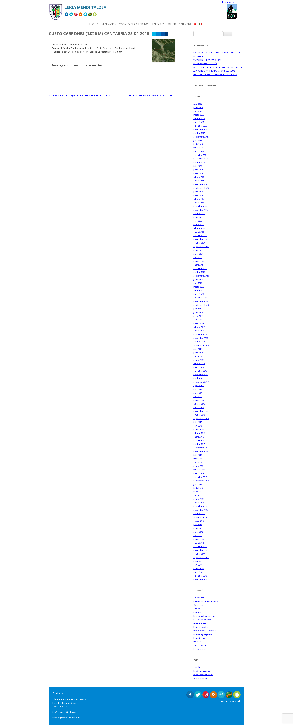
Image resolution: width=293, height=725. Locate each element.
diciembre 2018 (200, 334)
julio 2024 (197, 166)
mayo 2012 (198, 531)
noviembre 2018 (200, 338)
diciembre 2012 (200, 506)
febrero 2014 (199, 469)
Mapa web (236, 701)
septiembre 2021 (201, 246)
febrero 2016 (199, 433)
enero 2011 (198, 572)
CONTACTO (185, 24)
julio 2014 (197, 455)
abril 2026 (197, 111)
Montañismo (199, 638)
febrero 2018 (199, 363)
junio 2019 (198, 312)
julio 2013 (197, 484)
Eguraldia (197, 612)
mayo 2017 (198, 392)
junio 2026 (198, 107)
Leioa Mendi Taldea (85, 7)
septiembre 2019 (201, 305)
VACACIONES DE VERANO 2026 (207, 60)
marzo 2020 (198, 286)
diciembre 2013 (200, 477)
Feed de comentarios (203, 674)
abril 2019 (197, 319)
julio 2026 (197, 103)
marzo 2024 (198, 173)
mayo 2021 (198, 253)
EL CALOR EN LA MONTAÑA (205, 63)
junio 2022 (198, 217)
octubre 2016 (199, 414)
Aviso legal (225, 701)
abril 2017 (197, 396)
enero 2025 (198, 151)
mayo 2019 (198, 316)
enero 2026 (198, 122)
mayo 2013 (198, 491)
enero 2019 (198, 330)
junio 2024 (198, 169)
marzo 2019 (198, 323)
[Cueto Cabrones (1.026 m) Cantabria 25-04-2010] (163, 61)
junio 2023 (198, 191)
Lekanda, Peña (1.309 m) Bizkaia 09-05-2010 (152, 95)
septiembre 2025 (201, 136)
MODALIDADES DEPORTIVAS (133, 24)
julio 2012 (197, 524)
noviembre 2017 (200, 374)
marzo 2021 (198, 261)
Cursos (196, 608)
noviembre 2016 (200, 411)
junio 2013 (198, 488)
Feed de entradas (201, 671)
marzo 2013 (198, 499)
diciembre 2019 (200, 297)
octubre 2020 (199, 272)
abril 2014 (197, 462)
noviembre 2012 (200, 510)
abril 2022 (197, 221)
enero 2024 (198, 180)
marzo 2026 (198, 114)
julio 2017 (197, 389)
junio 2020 (198, 279)
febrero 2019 (199, 327)
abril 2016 (197, 425)
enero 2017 (198, 407)
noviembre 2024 (200, 158)
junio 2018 (198, 352)
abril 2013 (197, 495)
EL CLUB (93, 24)
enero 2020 (198, 294)
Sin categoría (199, 649)
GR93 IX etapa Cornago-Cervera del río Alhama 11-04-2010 (79, 95)
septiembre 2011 (201, 557)
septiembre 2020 (201, 275)
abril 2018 (197, 356)
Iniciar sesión (228, 1)
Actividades (198, 597)
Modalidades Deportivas (204, 630)
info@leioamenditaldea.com (64, 712)
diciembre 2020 (200, 268)
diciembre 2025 (200, 125)
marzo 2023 (198, 195)
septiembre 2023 (201, 188)
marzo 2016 (198, 429)
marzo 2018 (198, 360)
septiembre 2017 (201, 381)
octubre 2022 (199, 213)
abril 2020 (197, 283)
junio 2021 (198, 250)
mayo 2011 (198, 561)
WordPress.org (200, 678)
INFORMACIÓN (108, 24)
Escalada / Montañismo (204, 616)
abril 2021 (197, 257)
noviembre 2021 (200, 239)
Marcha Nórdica (200, 627)
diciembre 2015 (200, 440)
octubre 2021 (199, 242)
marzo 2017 (198, 400)
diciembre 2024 (200, 155)
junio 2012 (198, 528)
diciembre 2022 (200, 206)
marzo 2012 (198, 539)
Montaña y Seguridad (203, 634)
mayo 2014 (198, 458)
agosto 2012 (198, 521)
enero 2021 (198, 264)
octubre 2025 (199, 133)
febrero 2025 (199, 147)
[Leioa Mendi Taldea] (55, 13)
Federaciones (199, 623)
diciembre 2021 (200, 235)
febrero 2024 (199, 177)
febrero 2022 (199, 228)
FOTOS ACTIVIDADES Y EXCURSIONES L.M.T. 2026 (215, 74)
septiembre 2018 (201, 345)
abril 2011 (197, 564)
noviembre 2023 (200, 184)
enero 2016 (198, 436)
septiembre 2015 (201, 447)
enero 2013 (198, 502)
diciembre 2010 (200, 575)
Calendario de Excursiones (205, 601)
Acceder (197, 667)
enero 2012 (198, 542)
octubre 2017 (199, 378)
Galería (171, 24)
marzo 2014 (198, 466)
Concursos (198, 605)
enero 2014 (198, 473)
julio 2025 (197, 140)
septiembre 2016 (201, 418)
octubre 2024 (199, 162)
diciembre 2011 (200, 546)
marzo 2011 (198, 568)
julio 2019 (197, 308)
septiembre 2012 (201, 517)
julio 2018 (197, 349)
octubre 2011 (199, 553)
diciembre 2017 (200, 371)
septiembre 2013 (201, 480)
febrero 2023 (199, 199)
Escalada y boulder (202, 619)
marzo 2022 (198, 224)
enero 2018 (198, 367)
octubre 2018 (199, 341)
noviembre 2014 (200, 451)
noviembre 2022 (200, 210)
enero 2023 (198, 202)
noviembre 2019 (200, 301)
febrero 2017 (199, 403)
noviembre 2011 (200, 550)
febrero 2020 (199, 290)
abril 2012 (197, 535)
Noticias (197, 641)
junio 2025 (198, 144)
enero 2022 (198, 231)
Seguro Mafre (199, 645)
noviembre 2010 (200, 579)
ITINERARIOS (158, 24)
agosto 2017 (198, 385)
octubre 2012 (199, 513)
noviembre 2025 (200, 129)
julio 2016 (197, 422)
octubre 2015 (199, 444)
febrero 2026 (199, 118)
